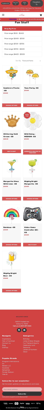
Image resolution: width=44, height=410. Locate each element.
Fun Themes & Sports (31, 343)
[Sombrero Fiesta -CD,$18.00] (11, 75)
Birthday (26, 339)
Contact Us (6, 343)
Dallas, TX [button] (24, 3)
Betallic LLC (6, 366)
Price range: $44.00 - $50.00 (14, 54)
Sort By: (18, 61)
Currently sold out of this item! (32, 152)
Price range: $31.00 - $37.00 (14, 44)
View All (5, 374)
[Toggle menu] (5, 15)
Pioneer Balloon (8, 372)
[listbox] (31, 60)
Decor (25, 352)
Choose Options (11, 198)
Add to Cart (32, 244)
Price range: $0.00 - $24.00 (14, 33)
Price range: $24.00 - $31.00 (14, 38)
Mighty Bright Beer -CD (10, 274)
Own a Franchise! (8, 341)
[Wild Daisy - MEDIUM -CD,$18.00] (32, 121)
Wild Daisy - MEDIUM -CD (30, 135)
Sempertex (6, 370)
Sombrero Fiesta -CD (11, 89)
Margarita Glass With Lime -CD (11, 182)
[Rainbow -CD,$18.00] (11, 214)
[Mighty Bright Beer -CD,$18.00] (11, 260)
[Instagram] (19, 330)
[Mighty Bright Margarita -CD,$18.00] (32, 168)
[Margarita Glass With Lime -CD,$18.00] (11, 168)
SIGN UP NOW (11, 19)
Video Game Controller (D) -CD (31, 230)
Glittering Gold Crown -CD (10, 135)
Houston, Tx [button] (36, 3)
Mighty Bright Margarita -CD (31, 182)
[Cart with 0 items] (38, 14)
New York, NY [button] (15, 3)
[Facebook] (24, 330)
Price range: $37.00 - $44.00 (14, 49)
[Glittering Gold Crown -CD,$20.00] (11, 121)
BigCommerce (33, 408)
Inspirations (6, 339)
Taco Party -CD (31, 87)
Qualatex (5, 368)
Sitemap (5, 347)
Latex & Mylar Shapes (31, 341)
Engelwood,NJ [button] (5, 3)
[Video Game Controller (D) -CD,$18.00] (32, 214)
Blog (4, 345)
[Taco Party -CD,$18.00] (32, 75)
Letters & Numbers (30, 349)
